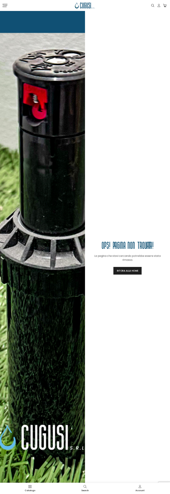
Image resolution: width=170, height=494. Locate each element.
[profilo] (159, 5)
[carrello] (165, 5)
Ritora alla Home (127, 270)
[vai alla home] (85, 5)
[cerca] (152, 5)
